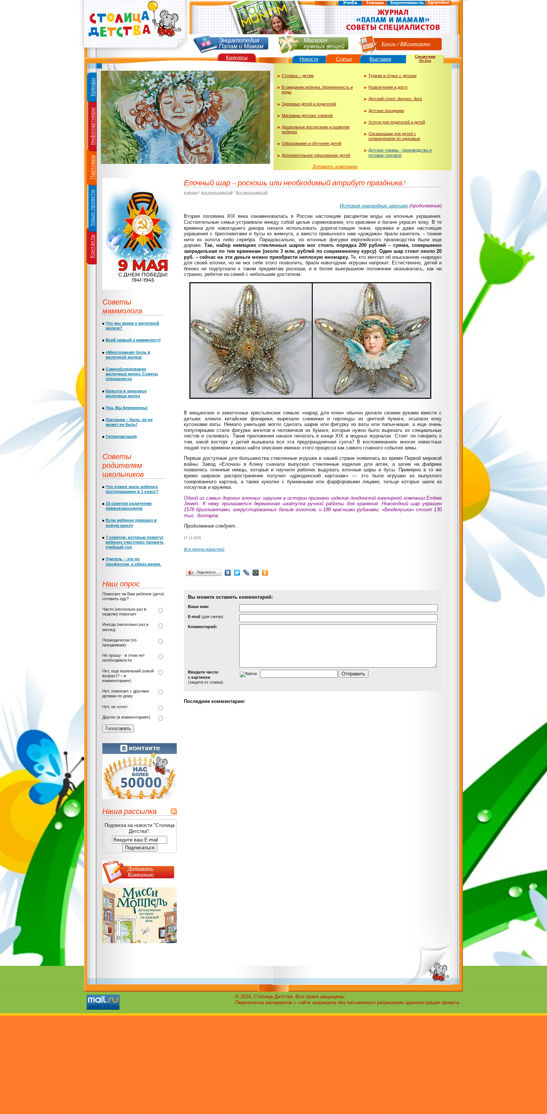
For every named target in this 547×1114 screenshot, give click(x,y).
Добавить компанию (335, 166)
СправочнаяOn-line (425, 59)
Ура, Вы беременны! (127, 407)
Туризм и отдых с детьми (392, 75)
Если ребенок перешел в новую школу (131, 522)
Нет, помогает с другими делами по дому (125, 693)
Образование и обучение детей (311, 143)
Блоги (388, 44)
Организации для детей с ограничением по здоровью (394, 136)
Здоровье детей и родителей (309, 104)
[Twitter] (237, 572)
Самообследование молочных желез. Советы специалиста (132, 374)
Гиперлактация (121, 436)
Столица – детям (298, 75)
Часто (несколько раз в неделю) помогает (124, 611)
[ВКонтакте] (228, 572)
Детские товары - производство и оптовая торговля (400, 152)
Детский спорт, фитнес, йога (395, 98)
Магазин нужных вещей (324, 42)
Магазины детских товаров (307, 115)
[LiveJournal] (246, 572)
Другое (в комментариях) (126, 717)
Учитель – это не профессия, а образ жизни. (133, 561)
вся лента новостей (217, 192)
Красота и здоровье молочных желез (126, 393)
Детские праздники (386, 110)
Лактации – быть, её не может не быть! (129, 422)
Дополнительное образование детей (316, 155)
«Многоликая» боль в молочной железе (128, 354)
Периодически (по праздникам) (119, 642)
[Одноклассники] (265, 572)
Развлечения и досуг (388, 87)
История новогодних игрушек (374, 206)
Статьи (344, 59)
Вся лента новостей (252, 192)
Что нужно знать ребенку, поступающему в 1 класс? (132, 489)
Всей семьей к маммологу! (133, 340)
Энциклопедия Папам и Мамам (241, 42)
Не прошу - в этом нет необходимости (123, 657)
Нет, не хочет (115, 706)
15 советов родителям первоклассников (128, 505)
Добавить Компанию (141, 871)
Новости (309, 59)
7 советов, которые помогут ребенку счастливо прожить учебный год (135, 542)
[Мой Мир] (256, 572)
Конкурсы (236, 57)
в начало (191, 192)
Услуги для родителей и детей (396, 122)
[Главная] (134, 50)
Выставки (380, 59)
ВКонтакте (415, 44)
